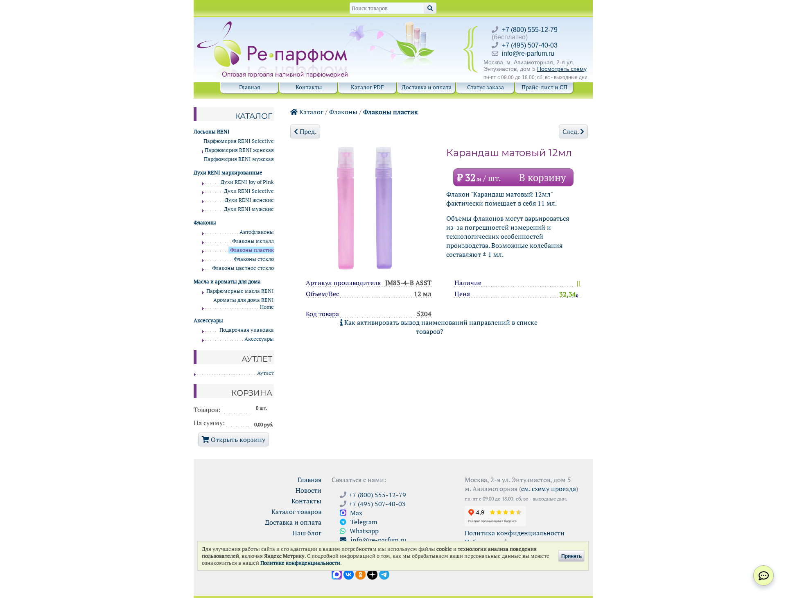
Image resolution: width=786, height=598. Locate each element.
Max (355, 512)
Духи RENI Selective (249, 191)
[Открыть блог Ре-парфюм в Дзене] (372, 573)
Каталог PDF (367, 87)
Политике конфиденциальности (300, 562)
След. (571, 131)
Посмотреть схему (562, 69)
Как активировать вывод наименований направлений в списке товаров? (440, 327)
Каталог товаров (296, 511)
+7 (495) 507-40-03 (530, 45)
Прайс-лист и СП (544, 87)
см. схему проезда (548, 488)
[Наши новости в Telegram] (384, 573)
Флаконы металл (253, 241)
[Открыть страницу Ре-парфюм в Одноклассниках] (360, 573)
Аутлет (265, 372)
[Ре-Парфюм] (273, 25)
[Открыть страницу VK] (348, 573)
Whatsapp (363, 530)
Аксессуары (259, 338)
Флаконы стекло (254, 259)
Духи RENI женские (249, 200)
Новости (308, 490)
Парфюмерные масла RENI (240, 291)
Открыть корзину (237, 439)
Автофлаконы (256, 232)
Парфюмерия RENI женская (239, 150)
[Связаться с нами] (763, 575)
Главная (249, 87)
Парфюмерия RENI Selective (238, 141)
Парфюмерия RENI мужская (239, 159)
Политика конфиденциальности (515, 532)
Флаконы (343, 111)
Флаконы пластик (390, 111)
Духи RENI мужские (249, 209)
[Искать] (430, 8)
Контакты (309, 87)
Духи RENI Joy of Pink (247, 182)
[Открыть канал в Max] (337, 573)
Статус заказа (485, 87)
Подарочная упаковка (246, 329)
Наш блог (306, 532)
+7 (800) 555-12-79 (530, 29)
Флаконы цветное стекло (243, 268)
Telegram (363, 521)
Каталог (310, 111)
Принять (571, 556)
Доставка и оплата (427, 87)
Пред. (307, 131)
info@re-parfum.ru (528, 53)
